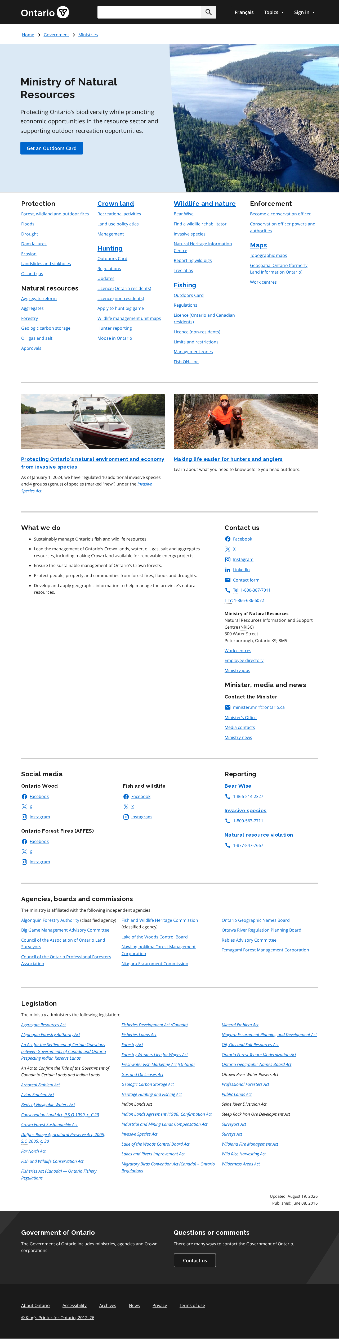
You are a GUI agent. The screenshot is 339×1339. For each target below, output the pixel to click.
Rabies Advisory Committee (249, 940)
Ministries (88, 35)
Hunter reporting (114, 328)
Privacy (160, 1305)
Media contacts (240, 727)
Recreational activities (119, 214)
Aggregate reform (39, 298)
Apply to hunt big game (120, 308)
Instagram (243, 559)
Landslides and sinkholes (46, 263)
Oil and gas (32, 273)
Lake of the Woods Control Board (155, 937)
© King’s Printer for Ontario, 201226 (57, 1317)
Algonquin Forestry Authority (50, 920)
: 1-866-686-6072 (244, 600)
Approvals (31, 348)
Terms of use (192, 1305)
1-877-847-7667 (248, 845)
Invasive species (190, 234)
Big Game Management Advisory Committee (65, 930)
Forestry (29, 318)
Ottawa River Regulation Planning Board (261, 930)
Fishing (185, 285)
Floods (27, 224)
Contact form (246, 580)
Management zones (193, 352)
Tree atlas (183, 270)
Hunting (110, 248)
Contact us (195, 1260)
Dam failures (34, 244)
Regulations (109, 268)
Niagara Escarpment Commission (155, 963)
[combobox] (156, 12)
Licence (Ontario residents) (124, 288)
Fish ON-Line (186, 362)
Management (110, 234)
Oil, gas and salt (36, 338)
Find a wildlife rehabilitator (200, 224)
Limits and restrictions (196, 342)
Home (28, 35)
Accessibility (75, 1305)
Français (244, 12)
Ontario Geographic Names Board (256, 920)
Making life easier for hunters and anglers (228, 459)
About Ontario (35, 1305)
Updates (105, 278)
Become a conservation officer (280, 214)
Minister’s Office (241, 717)
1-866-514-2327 (248, 796)
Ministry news (238, 737)
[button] (208, 12)
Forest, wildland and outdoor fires (55, 214)
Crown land (115, 203)
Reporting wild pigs (193, 260)
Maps (258, 245)
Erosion (29, 254)
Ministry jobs (237, 670)
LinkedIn (241, 570)
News (134, 1305)
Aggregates (32, 308)
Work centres (263, 282)
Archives (107, 1305)
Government (56, 35)
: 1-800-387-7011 (252, 590)
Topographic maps (268, 255)
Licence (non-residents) (120, 298)
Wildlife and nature (205, 203)
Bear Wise (184, 214)
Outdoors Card (112, 258)
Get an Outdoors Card (52, 148)
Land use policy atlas (118, 224)
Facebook (242, 539)
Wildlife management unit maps (129, 318)
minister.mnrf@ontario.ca (259, 707)
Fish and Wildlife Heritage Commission (160, 920)
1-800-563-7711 (248, 821)
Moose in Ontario (114, 338)
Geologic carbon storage (45, 328)
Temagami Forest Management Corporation (265, 950)
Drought (29, 234)
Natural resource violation (259, 835)
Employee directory (244, 660)
